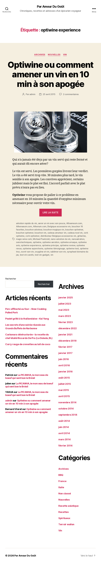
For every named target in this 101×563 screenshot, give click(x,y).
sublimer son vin (58, 251)
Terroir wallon (66, 524)
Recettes (63, 512)
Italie (61, 487)
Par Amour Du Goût (50, 6)
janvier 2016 (65, 371)
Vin (65, 54)
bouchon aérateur (33, 229)
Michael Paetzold (41, 239)
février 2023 (65, 322)
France (62, 481)
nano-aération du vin (61, 239)
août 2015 (64, 377)
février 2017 (65, 346)
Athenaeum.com (24, 226)
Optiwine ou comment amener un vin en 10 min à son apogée (50, 74)
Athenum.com (39, 226)
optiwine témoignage (54, 248)
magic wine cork (24, 239)
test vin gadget (42, 254)
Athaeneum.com (74, 223)
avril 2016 (64, 365)
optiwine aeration (50, 242)
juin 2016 (63, 359)
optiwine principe (50, 245)
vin (51, 254)
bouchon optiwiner (74, 229)
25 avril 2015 (49, 94)
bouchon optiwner (25, 232)
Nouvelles (54, 54)
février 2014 (65, 445)
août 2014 (64, 421)
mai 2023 (63, 309)
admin (32, 94)
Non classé (64, 493)
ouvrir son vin (27, 251)
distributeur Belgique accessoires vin (58, 236)
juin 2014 (63, 427)
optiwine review (67, 245)
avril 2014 (64, 433)
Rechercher (10, 278)
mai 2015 (63, 390)
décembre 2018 (67, 340)
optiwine (37, 242)
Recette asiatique (68, 505)
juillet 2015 (64, 384)
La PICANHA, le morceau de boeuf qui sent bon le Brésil (26, 376)
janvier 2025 (65, 297)
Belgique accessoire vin (58, 226)
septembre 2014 (67, 414)
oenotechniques (24, 242)
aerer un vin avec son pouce (51, 223)
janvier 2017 (65, 353)
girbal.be (81, 236)
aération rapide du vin (26, 223)
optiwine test (72, 248)
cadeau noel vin (75, 232)
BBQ (60, 475)
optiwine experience (31, 245)
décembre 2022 (67, 328)
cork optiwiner (32, 236)
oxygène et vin (42, 251)
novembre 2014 (67, 402)
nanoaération (78, 239)
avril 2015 (64, 396)
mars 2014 (64, 439)
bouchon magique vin (53, 229)
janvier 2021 (65, 334)
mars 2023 (64, 316)
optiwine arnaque (68, 242)
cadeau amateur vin (56, 232)
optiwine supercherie (33, 248)
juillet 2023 (64, 303)
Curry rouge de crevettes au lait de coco (27, 344)
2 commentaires (71, 94)
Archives (39, 54)
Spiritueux (64, 518)
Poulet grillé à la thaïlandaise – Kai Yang (27, 318)
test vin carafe (27, 254)
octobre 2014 (66, 408)
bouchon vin (40, 232)
